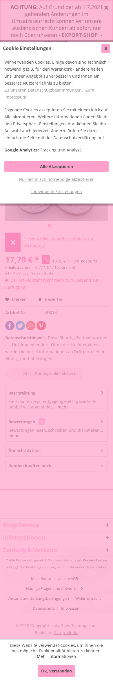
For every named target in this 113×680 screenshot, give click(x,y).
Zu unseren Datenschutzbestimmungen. (43, 90)
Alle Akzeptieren (56, 166)
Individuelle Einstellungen (56, 191)
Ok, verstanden (56, 671)
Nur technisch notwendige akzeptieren (56, 179)
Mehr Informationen (56, 656)
